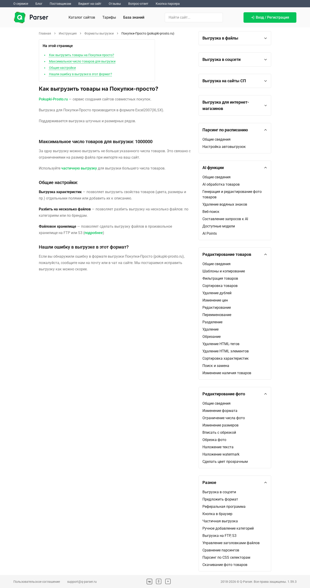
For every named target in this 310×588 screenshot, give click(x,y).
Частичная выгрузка (220, 521)
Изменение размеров (220, 425)
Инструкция (68, 33)
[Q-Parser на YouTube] (168, 581)
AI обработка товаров (221, 184)
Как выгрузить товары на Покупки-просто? (81, 55)
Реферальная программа (224, 506)
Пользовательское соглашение (36, 581)
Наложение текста (218, 447)
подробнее (93, 233)
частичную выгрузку (79, 168)
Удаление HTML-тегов (220, 344)
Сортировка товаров (220, 286)
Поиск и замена (215, 366)
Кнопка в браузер (217, 514)
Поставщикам (60, 3)
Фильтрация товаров (220, 278)
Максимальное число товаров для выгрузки (82, 61)
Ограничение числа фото (223, 418)
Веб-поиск (210, 211)
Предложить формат (220, 499)
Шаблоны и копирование (223, 271)
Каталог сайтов (82, 17)
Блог (38, 3)
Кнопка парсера (168, 3)
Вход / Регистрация (272, 17)
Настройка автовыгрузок (224, 147)
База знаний (133, 17)
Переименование (216, 315)
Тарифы (109, 17)
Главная (45, 33)
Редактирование (216, 307)
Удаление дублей (216, 293)
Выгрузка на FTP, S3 (219, 535)
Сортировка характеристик (225, 358)
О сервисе (20, 3)
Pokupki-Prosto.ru (53, 99)
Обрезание (211, 336)
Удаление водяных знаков (224, 204)
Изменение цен (215, 300)
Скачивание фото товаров (224, 565)
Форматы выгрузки (99, 33)
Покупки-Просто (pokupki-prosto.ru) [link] (147, 33)
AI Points (209, 233)
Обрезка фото (214, 440)
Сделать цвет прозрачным (225, 461)
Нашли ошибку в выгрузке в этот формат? (80, 74)
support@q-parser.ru (82, 581)
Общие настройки (62, 68)
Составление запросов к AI (225, 219)
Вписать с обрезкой (219, 432)
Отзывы (115, 3)
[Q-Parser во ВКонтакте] (149, 581)
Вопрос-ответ (138, 3)
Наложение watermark (220, 454)
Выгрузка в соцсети (219, 492)
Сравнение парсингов (220, 550)
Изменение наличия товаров (226, 373)
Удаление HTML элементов (225, 351)
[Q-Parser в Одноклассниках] (159, 581)
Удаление (210, 329)
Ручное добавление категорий (228, 528)
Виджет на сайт (89, 3)
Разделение (212, 322)
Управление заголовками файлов (231, 543)
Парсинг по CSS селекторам (226, 557)
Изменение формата (219, 411)
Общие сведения (216, 139)
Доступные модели (218, 226)
